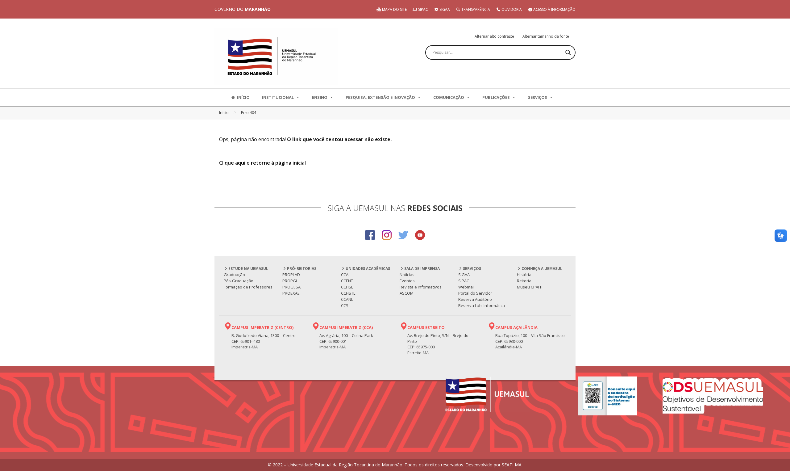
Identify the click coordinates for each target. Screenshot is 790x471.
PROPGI (289, 281)
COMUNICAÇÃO (448, 97)
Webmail (466, 287)
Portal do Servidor (475, 293)
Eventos (407, 281)
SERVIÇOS (537, 97)
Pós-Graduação (238, 281)
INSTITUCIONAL (278, 97)
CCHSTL (348, 293)
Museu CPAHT (530, 287)
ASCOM (407, 293)
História (524, 274)
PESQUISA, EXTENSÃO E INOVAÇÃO (380, 97)
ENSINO (319, 97)
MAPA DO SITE (394, 9)
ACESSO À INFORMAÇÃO (554, 9)
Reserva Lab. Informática (481, 305)
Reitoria (524, 281)
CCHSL (347, 287)
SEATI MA (512, 465)
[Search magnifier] (568, 52)
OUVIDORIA (511, 9)
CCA (344, 274)
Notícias (407, 274)
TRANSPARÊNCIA (475, 9)
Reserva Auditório (475, 299)
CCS (344, 305)
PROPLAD (291, 274)
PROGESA (291, 287)
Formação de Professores (248, 287)
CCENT (347, 281)
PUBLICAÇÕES (496, 97)
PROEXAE (291, 293)
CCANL (347, 299)
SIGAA (444, 9)
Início (224, 112)
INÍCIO (243, 97)
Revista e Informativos (421, 287)
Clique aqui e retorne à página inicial (262, 162)
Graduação (234, 274)
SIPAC (422, 9)
